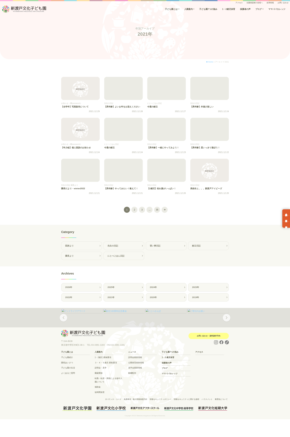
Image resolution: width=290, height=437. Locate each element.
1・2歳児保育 (228, 9)
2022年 (68, 297)
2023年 (195, 287)
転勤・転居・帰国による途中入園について (108, 380)
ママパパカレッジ (276, 9)
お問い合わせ (283, 3)
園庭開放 (99, 373)
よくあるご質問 (68, 373)
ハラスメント (207, 399)
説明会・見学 (100, 368)
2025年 (111, 287)
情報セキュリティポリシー (160, 399)
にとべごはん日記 (116, 256)
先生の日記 (113, 245)
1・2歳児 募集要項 (103, 357)
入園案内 (188, 9)
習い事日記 (155, 245)
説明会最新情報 (135, 357)
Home (210, 62)
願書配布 (132, 373)
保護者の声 (245, 9)
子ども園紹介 (67, 357)
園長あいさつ (67, 362)
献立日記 (196, 245)
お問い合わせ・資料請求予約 (208, 336)
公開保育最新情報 (136, 362)
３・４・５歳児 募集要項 (106, 362)
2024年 (153, 287)
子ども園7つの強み (208, 9)
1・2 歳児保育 (168, 357)
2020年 (153, 297)
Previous (63, 320)
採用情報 (270, 3)
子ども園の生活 (68, 368)
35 (157, 209)
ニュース (132, 352)
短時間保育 (100, 392)
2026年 (68, 287)
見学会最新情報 (135, 368)
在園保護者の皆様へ (254, 3)
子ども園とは (171, 9)
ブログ (258, 9)
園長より (69, 256)
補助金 (98, 387)
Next (226, 320)
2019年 (195, 297)
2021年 (111, 297)
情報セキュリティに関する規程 (186, 399)
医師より (69, 245)
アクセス (239, 3)
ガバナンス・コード (113, 399)
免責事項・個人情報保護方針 (135, 399)
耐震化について (221, 399)
